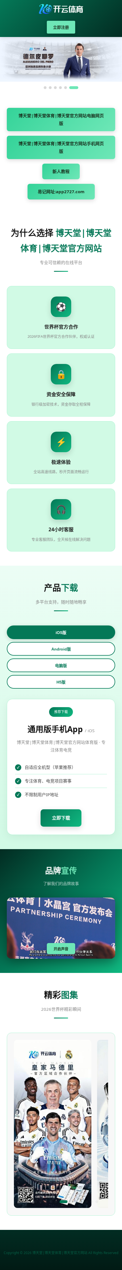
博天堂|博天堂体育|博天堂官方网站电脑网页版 (61, 119)
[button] (25, 1201)
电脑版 (61, 665)
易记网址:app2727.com (61, 191)
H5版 (61, 682)
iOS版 (61, 632)
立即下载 (61, 818)
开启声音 (61, 949)
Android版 (61, 649)
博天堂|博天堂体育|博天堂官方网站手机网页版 (61, 147)
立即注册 (61, 27)
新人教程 (61, 171)
